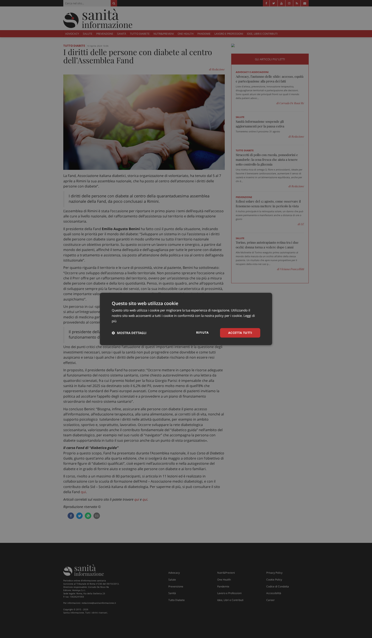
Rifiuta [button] (202, 332)
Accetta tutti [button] (240, 333)
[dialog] (186, 319)
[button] (129, 332)
